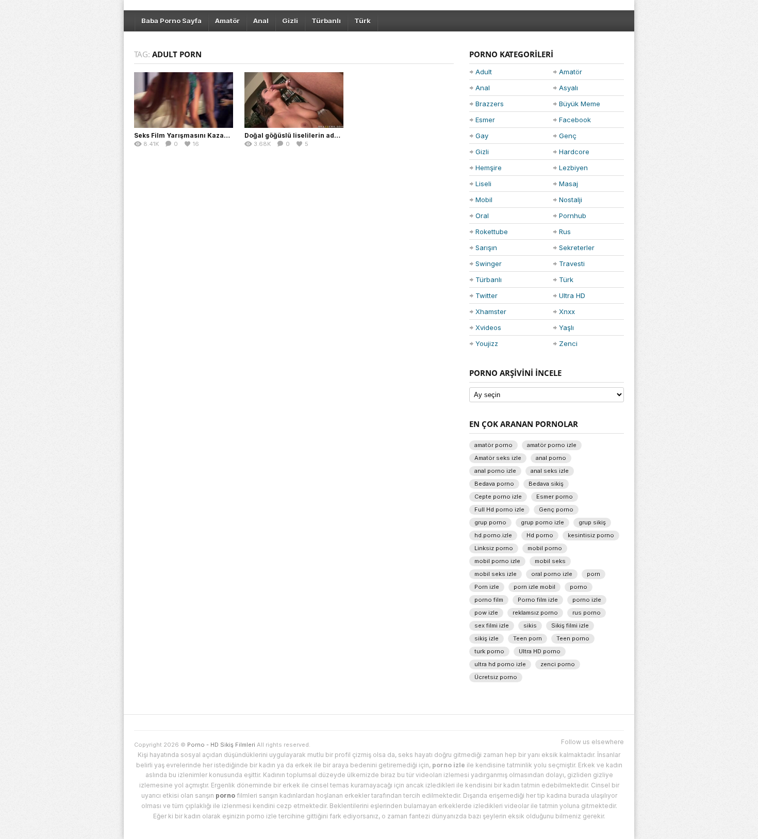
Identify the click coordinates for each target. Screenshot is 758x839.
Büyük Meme (579, 104)
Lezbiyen (573, 167)
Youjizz (486, 343)
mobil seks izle (495, 574)
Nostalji (570, 199)
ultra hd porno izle (500, 664)
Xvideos (488, 327)
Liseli (483, 183)
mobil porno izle (497, 561)
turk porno (489, 651)
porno (578, 586)
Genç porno (556, 509)
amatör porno (493, 445)
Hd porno (539, 535)
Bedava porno (494, 483)
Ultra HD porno (540, 651)
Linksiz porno (493, 548)
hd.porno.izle (493, 535)
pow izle (486, 612)
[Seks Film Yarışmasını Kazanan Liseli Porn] (184, 100)
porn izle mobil (534, 586)
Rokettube (491, 231)
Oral (482, 215)
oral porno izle (551, 574)
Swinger (488, 263)
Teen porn (527, 638)
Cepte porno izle (498, 496)
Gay (481, 135)
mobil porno (545, 548)
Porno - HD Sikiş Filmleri (221, 744)
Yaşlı (566, 327)
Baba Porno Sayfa (171, 21)
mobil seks (550, 561)
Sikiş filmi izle (570, 625)
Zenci (568, 343)
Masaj (568, 183)
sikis (530, 625)
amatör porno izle (551, 445)
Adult (483, 72)
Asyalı (568, 88)
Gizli (290, 21)
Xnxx (567, 311)
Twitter (486, 295)
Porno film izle (538, 599)
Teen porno (572, 638)
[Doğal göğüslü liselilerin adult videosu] (294, 100)
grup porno (490, 522)
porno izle (586, 599)
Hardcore (574, 151)
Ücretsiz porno (495, 677)
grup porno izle (542, 522)
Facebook (575, 120)
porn (593, 574)
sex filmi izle (491, 625)
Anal (261, 21)
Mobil (483, 199)
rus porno (586, 612)
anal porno (551, 458)
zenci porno (557, 664)
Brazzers (489, 104)
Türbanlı (326, 21)
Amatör (227, 21)
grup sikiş (592, 522)
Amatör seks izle (497, 458)
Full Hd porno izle (499, 509)
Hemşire (488, 167)
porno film (488, 599)
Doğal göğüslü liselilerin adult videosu (307, 135)
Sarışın (486, 247)
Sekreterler (577, 247)
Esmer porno (554, 496)
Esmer (485, 120)
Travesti (572, 263)
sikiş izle (486, 638)
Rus (565, 231)
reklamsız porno (535, 612)
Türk (362, 21)
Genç (567, 135)
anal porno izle (495, 470)
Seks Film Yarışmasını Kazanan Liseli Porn (203, 135)
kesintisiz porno (591, 535)
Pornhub (572, 215)
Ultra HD (572, 295)
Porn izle (486, 586)
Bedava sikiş (546, 483)
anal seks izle (550, 470)
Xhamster (490, 311)
